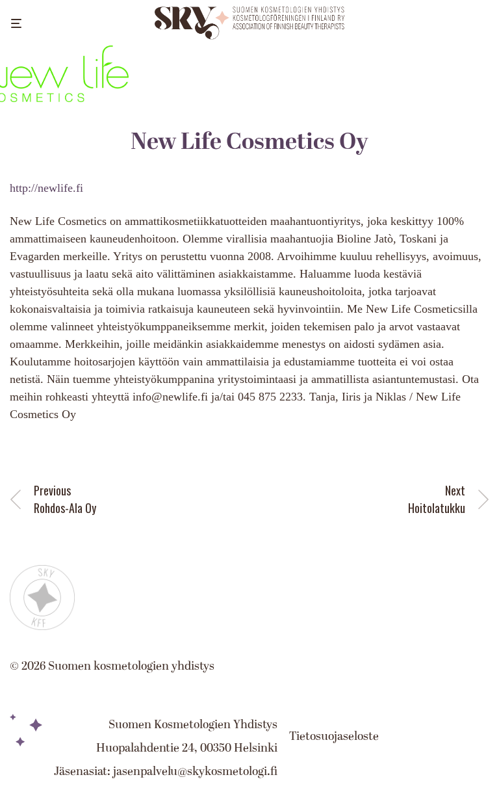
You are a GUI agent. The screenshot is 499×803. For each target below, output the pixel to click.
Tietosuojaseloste (334, 736)
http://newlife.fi (46, 187)
